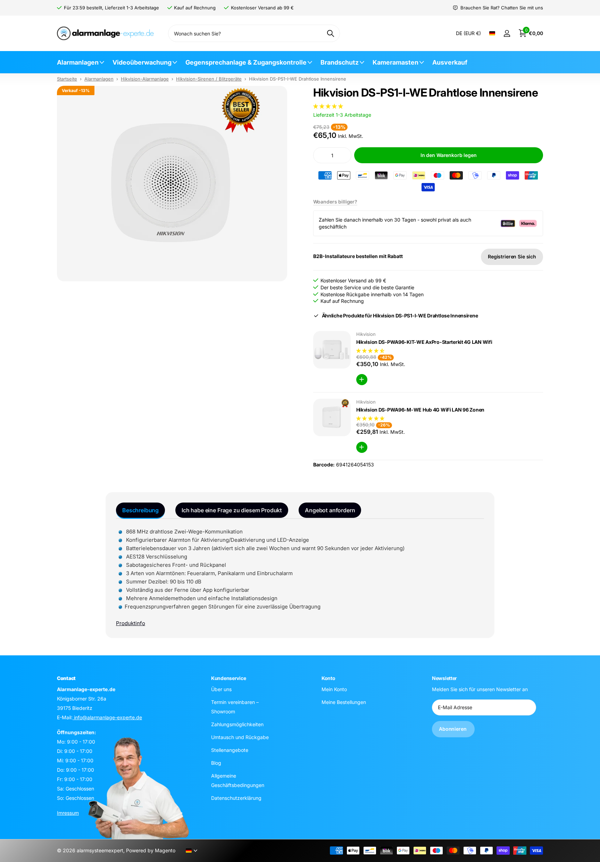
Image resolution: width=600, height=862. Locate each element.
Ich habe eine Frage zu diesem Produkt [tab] (232, 510)
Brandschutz (339, 62)
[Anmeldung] (506, 33)
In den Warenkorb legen (448, 155)
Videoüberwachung (142, 62)
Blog (216, 763)
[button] (328, 106)
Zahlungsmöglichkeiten (237, 724)
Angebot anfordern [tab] (330, 510)
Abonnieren (453, 729)
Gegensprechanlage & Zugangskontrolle (246, 62)
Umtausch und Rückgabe (240, 737)
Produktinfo (130, 623)
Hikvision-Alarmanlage (145, 79)
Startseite (67, 79)
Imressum (68, 813)
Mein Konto (334, 689)
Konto (328, 678)
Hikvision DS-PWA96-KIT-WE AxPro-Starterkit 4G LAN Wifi (424, 342)
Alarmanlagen (78, 62)
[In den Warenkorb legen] (361, 379)
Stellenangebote (229, 750)
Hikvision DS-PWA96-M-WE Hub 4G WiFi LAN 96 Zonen (420, 410)
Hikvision (366, 334)
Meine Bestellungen (344, 702)
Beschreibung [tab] (140, 510)
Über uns (221, 689)
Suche (330, 33)
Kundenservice (228, 678)
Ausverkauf (449, 62)
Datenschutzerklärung (236, 798)
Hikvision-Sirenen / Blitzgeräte (209, 79)
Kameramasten (395, 62)
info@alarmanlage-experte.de (107, 717)
